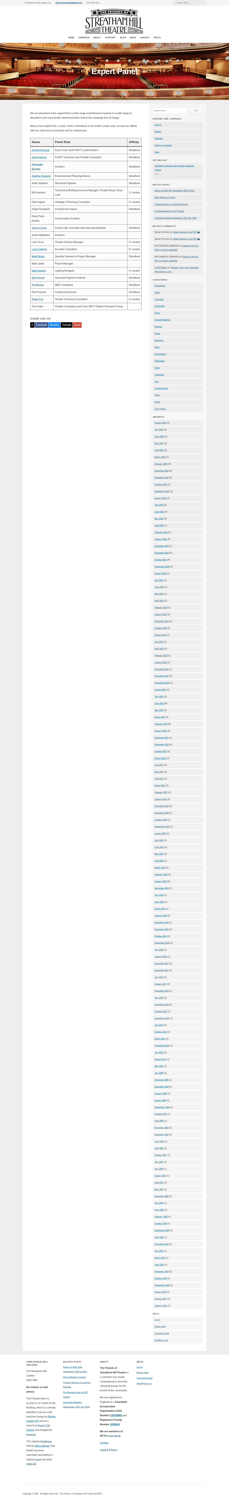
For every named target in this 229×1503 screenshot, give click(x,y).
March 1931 (160, 1258)
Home (71, 37)
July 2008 (159, 1073)
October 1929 (161, 1278)
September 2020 (162, 827)
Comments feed (162, 1333)
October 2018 (161, 936)
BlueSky (54, 324)
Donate (158, 131)
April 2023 (159, 649)
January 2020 (161, 881)
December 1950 (162, 1196)
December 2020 (162, 806)
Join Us (158, 125)
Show (157, 368)
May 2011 (159, 1066)
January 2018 (161, 956)
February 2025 (161, 532)
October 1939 (161, 1223)
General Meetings (162, 320)
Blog (123, 37)
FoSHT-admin (161, 267)
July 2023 (159, 642)
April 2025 (159, 525)
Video (157, 395)
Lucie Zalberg (39, 249)
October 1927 (161, 1299)
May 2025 (159, 518)
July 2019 (159, 895)
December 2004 (162, 1087)
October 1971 (161, 1114)
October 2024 (161, 560)
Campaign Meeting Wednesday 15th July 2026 (175, 218)
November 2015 (162, 1004)
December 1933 (162, 1244)
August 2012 (160, 1059)
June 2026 (159, 436)
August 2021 (160, 758)
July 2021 (159, 765)
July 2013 (159, 1052)
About (96, 37)
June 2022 (159, 703)
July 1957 (159, 1162)
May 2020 (159, 854)
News (133, 37)
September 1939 (162, 1230)
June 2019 (159, 902)
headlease (46, 1441)
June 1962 (159, 1141)
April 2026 (159, 450)
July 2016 (159, 998)
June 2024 (159, 587)
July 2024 (159, 580)
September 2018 (162, 943)
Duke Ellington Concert (165, 197)
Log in (157, 1320)
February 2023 (161, 655)
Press (157, 37)
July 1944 (159, 1203)
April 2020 (159, 861)
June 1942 (159, 1210)
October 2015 (161, 1011)
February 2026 (161, 464)
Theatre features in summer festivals (171, 204)
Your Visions (160, 409)
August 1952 (160, 1176)
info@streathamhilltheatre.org (68, 3)
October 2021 (161, 751)
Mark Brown (38, 256)
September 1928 (162, 1285)
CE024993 (116, 1415)
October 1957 (161, 1155)
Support (110, 37)
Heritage (158, 326)
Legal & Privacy (108, 1449)
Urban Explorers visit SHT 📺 (186, 232)
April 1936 (159, 1237)
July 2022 (159, 696)
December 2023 (162, 621)
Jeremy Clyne (39, 228)
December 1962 (162, 1128)
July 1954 (159, 1169)
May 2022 (159, 710)
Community (160, 306)
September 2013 (162, 1045)
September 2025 (162, 491)
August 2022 (160, 690)
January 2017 (161, 984)
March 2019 (160, 909)
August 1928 (160, 1292)
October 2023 (161, 628)
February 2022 (161, 724)
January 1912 (161, 1305)
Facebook (41, 324)
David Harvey (39, 157)
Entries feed (160, 1326)
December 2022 (162, 669)
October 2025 (161, 484)
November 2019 (162, 888)
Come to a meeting (163, 145)
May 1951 (159, 1189)
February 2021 (161, 792)
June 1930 (159, 1265)
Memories (159, 340)
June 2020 (159, 847)
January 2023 (161, 662)
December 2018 (162, 922)
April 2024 (159, 601)
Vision (157, 402)
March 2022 (160, 717)
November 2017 (162, 970)
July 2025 (159, 505)
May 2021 (159, 772)
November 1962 (162, 1134)
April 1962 (159, 1148)
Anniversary (160, 286)
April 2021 (159, 779)
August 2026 (160, 423)
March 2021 (160, 785)
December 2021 (162, 738)
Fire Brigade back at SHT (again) (169, 211)
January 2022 (161, 731)
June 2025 (159, 512)
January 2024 (161, 614)
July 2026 (159, 429)
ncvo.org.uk (114, 1435)
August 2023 (160, 635)
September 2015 (162, 1018)
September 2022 (162, 683)
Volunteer (159, 138)
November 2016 (162, 991)
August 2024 (160, 573)
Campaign (83, 37)
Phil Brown (38, 285)
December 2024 (162, 546)
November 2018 (162, 929)
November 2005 (162, 1080)
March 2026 (160, 457)
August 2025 (160, 498)
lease (38, 1459)
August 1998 (160, 1100)
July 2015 (159, 1025)
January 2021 (161, 799)
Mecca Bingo (42, 1446)
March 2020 (160, 867)
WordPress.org (161, 1340)
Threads (66, 324)
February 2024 (161, 607)
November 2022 (162, 676)
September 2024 (162, 566)
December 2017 (162, 963)
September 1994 (162, 1107)
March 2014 (160, 1039)
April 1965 (159, 1121)
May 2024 (159, 594)
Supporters (159, 374)
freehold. (31, 1434)
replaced (31, 1463)
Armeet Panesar (41, 150)
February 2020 (161, 874)
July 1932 (159, 1251)
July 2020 (159, 840)
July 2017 (159, 977)
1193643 (115, 1424)
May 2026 (159, 443)
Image (157, 333)
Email (77, 324)
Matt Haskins (39, 270)
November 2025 (162, 477)
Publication (160, 361)
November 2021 (162, 744)
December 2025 (162, 471)
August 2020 (160, 833)
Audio (157, 292)
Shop (157, 152)
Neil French (38, 277)
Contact (145, 37)
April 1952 (159, 1182)
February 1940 (161, 1217)
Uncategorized (161, 388)
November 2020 (162, 813)
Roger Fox (37, 299)
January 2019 (161, 915)
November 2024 (162, 553)
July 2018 (159, 950)
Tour (156, 381)
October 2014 (161, 1032)
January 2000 (161, 1093)
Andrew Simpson (41, 176)
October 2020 (161, 820)
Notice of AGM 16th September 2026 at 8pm (175, 190)
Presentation (160, 354)
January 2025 (161, 539)
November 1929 (162, 1271)
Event (157, 313)
